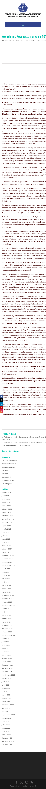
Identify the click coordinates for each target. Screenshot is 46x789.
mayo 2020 (6, 728)
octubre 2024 (7, 562)
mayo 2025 (6, 539)
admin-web (9, 40)
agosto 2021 (6, 678)
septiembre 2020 (8, 715)
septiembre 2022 (8, 635)
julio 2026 (5, 496)
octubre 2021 (7, 672)
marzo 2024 (6, 585)
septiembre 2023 (8, 605)
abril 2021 (5, 692)
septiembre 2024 (8, 566)
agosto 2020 (6, 718)
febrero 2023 (7, 619)
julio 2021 (5, 682)
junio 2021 (6, 685)
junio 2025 (6, 536)
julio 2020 (5, 721)
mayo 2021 (6, 688)
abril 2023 (5, 612)
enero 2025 (6, 552)
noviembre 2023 (8, 599)
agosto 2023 (6, 609)
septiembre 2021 (8, 675)
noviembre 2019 (8, 741)
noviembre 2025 (8, 519)
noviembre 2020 (8, 708)
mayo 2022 (6, 648)
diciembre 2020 (8, 705)
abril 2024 (5, 582)
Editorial (5, 470)
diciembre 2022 (8, 625)
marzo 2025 (6, 546)
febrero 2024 (7, 589)
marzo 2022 (6, 655)
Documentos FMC (9, 464)
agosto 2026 (6, 492)
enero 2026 (6, 512)
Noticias (5, 474)
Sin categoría (7, 484)
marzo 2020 (6, 735)
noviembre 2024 (8, 559)
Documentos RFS (8, 467)
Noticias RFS (6, 477)
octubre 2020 (7, 712)
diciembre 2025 (8, 516)
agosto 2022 (6, 639)
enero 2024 (6, 592)
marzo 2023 (6, 615)
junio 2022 (6, 645)
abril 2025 (5, 542)
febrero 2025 (7, 549)
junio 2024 (6, 575)
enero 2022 (6, 662)
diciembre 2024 (8, 556)
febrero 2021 (6, 698)
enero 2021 (6, 702)
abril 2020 (6, 731)
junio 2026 (6, 499)
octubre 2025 (7, 522)
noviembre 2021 (8, 668)
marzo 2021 (6, 695)
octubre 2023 (7, 602)
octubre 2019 (7, 745)
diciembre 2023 (8, 595)
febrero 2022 (7, 658)
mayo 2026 (6, 502)
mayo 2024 (6, 579)
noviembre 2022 (8, 629)
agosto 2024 (6, 569)
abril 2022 (5, 652)
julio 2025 (5, 532)
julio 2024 (5, 572)
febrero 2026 (7, 509)
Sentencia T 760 (32, 40)
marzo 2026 (6, 506)
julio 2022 (5, 642)
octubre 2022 (7, 632)
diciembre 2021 (7, 665)
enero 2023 (6, 622)
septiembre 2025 (8, 526)
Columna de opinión (9, 460)
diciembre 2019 (7, 738)
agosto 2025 (6, 529)
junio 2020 (6, 725)
